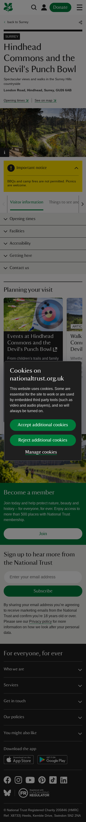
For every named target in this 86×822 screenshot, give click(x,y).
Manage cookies (41, 452)
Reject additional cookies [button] (42, 440)
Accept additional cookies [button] (43, 425)
